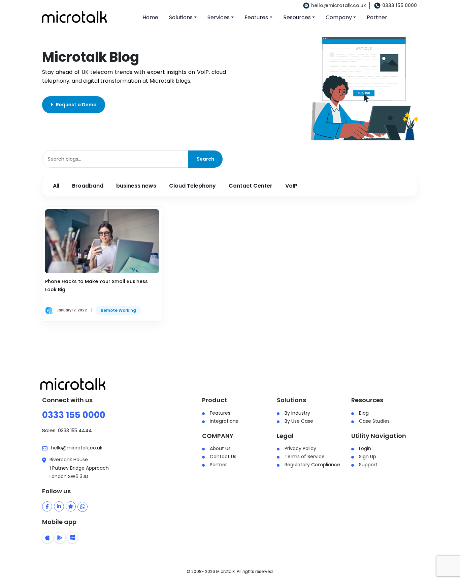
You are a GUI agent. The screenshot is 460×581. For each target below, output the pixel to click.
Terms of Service (305, 456)
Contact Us (223, 456)
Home (150, 17)
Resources (297, 17)
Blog (364, 413)
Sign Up (367, 456)
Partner (377, 17)
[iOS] (47, 537)
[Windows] (72, 537)
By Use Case (299, 421)
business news (136, 186)
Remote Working (118, 310)
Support (368, 464)
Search (205, 159)
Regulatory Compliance (312, 464)
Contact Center (250, 186)
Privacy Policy (300, 448)
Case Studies (374, 421)
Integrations (224, 421)
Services (218, 17)
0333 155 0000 (399, 5)
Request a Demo (75, 104)
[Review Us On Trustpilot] (71, 506)
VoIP (291, 186)
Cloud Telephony (192, 186)
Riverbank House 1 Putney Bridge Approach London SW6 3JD (79, 468)
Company (339, 17)
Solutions (181, 17)
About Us (220, 448)
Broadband (87, 186)
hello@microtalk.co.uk (338, 5)
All (56, 186)
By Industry (297, 413)
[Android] (60, 537)
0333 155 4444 (75, 430)
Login (365, 448)
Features (256, 17)
